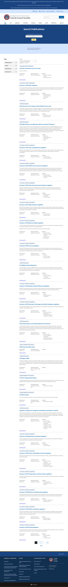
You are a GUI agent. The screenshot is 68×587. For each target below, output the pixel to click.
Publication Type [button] (8, 68)
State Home (6, 577)
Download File (23, 79)
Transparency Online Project (9, 580)
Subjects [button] (6, 65)
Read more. (34, 2)
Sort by (20, 59)
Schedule (35, 11)
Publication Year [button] (8, 71)
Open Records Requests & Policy (25, 569)
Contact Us (52, 568)
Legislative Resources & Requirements (8, 571)
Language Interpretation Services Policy (25, 562)
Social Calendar (37, 563)
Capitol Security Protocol (8, 563)
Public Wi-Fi (21, 574)
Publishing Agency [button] (8, 62)
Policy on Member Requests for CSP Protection (40, 569)
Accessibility (6, 561)
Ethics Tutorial (36, 561)
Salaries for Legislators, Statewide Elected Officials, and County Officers (10, 575)
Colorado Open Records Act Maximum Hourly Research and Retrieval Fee (11, 567)
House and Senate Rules (38, 566)
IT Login (35, 572)
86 (47, 542)
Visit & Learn (42, 11)
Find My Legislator (51, 11)
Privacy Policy (21, 571)
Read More (49, 5)
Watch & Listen (60, 11)
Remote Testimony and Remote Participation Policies (24, 566)
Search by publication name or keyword (34, 34)
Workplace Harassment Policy (24, 579)
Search (62, 17)
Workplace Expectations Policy (24, 576)
